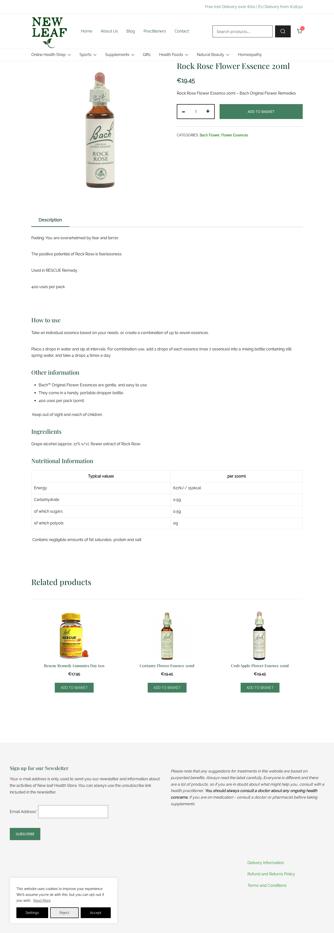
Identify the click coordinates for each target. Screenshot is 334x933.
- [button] (183, 111)
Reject (64, 913)
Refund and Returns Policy (271, 874)
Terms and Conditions (267, 885)
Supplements (117, 54)
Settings (32, 913)
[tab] (50, 220)
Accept (95, 913)
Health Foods (171, 54)
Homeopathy (250, 54)
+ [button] (208, 111)
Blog (130, 31)
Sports (85, 54)
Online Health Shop (48, 54)
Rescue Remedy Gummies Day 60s (74, 665)
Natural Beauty (210, 54)
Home (86, 31)
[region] (63, 900)
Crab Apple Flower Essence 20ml (260, 665)
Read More (42, 900)
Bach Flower (210, 135)
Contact (182, 31)
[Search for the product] (283, 31)
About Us (109, 31)
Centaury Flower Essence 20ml (167, 665)
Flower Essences (234, 135)
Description (50, 219)
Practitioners (155, 31)
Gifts (147, 54)
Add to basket (261, 111)
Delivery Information (265, 862)
